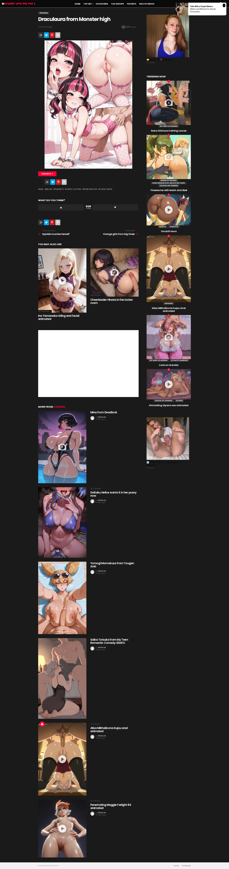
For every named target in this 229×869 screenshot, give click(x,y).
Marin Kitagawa (169, 180)
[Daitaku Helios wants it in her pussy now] (62, 522)
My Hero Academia (169, 126)
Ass (42, 189)
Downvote (115, 207)
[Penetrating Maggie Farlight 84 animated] (62, 828)
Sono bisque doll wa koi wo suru (168, 183)
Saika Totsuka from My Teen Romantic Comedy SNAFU (109, 641)
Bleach (162, 226)
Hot (42, 724)
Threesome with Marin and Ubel (168, 190)
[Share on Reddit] (40, 35)
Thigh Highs (106, 189)
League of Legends (163, 400)
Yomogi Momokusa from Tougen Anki (112, 564)
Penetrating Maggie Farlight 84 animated (110, 806)
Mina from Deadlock (103, 412)
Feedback (186, 866)
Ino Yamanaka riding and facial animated (58, 317)
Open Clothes (74, 189)
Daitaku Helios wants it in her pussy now (113, 494)
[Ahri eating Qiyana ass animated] (169, 384)
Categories (102, 4)
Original (59, 406)
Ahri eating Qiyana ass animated (168, 405)
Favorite (131, 4)
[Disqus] (88, 363)
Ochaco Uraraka (179, 360)
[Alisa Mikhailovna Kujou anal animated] (62, 759)
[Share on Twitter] (46, 35)
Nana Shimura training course (168, 130)
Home (77, 4)
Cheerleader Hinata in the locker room (111, 301)
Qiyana (179, 400)
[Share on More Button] (57, 35)
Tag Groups (117, 4)
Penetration (90, 189)
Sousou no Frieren (169, 185)
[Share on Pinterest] (52, 35)
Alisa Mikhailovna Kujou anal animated (109, 729)
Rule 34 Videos (146, 4)
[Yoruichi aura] (169, 209)
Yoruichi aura (169, 231)
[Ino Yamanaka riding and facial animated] (62, 280)
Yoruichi (173, 226)
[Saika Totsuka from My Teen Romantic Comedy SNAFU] (62, 678)
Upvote (61, 207)
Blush (49, 189)
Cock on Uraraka (168, 365)
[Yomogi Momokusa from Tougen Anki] (62, 598)
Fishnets (59, 189)
